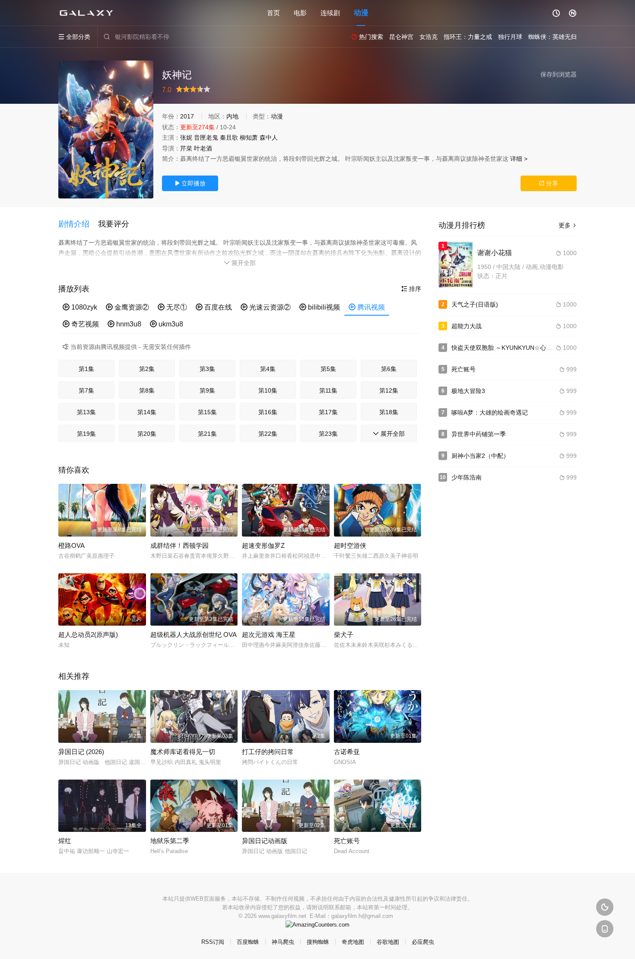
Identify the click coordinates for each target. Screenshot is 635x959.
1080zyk (80, 307)
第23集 (328, 433)
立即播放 (190, 183)
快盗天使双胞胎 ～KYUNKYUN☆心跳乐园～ (510, 347)
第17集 (328, 412)
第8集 (147, 390)
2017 (187, 116)
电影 (300, 12)
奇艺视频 (81, 324)
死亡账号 (347, 840)
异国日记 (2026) (81, 751)
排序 (411, 288)
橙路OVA (71, 545)
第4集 (268, 368)
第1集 (86, 368)
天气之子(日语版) (474, 304)
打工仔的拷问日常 (268, 751)
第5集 (328, 368)
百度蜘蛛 (248, 942)
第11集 (328, 390)
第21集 (207, 433)
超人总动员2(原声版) (88, 634)
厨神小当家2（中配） (480, 455)
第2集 (147, 368)
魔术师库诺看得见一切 (182, 751)
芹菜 (186, 148)
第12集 (388, 390)
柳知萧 (249, 137)
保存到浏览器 (558, 74)
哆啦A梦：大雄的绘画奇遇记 (489, 412)
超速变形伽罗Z (263, 545)
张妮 (186, 137)
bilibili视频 (319, 307)
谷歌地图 (388, 942)
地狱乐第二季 (169, 840)
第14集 (146, 412)
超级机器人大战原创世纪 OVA (193, 634)
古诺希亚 (347, 751)
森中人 (269, 137)
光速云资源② (266, 307)
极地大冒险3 (468, 390)
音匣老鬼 (206, 137)
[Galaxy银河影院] (86, 13)
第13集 (86, 412)
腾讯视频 (367, 307)
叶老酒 (203, 148)
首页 (273, 12)
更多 (568, 225)
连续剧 (330, 12)
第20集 (146, 433)
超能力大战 (466, 326)
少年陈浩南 (466, 477)
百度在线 (214, 307)
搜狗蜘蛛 (318, 942)
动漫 (361, 13)
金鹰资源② (127, 307)
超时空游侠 (350, 545)
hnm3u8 (124, 324)
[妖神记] (105, 129)
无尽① (172, 307)
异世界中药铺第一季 (478, 434)
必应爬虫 (423, 942)
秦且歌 (229, 137)
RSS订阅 (212, 942)
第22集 (267, 433)
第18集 (388, 412)
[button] (78, 224)
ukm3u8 (166, 324)
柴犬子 (343, 634)
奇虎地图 (353, 942)
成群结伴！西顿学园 (179, 545)
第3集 (207, 368)
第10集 (267, 390)
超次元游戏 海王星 (268, 634)
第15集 (207, 412)
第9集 (207, 390)
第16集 (267, 412)
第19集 (86, 433)
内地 (232, 116)
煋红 (64, 840)
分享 (548, 183)
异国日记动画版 (264, 840)
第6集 (389, 368)
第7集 (86, 390)
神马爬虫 (283, 942)
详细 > (518, 158)
